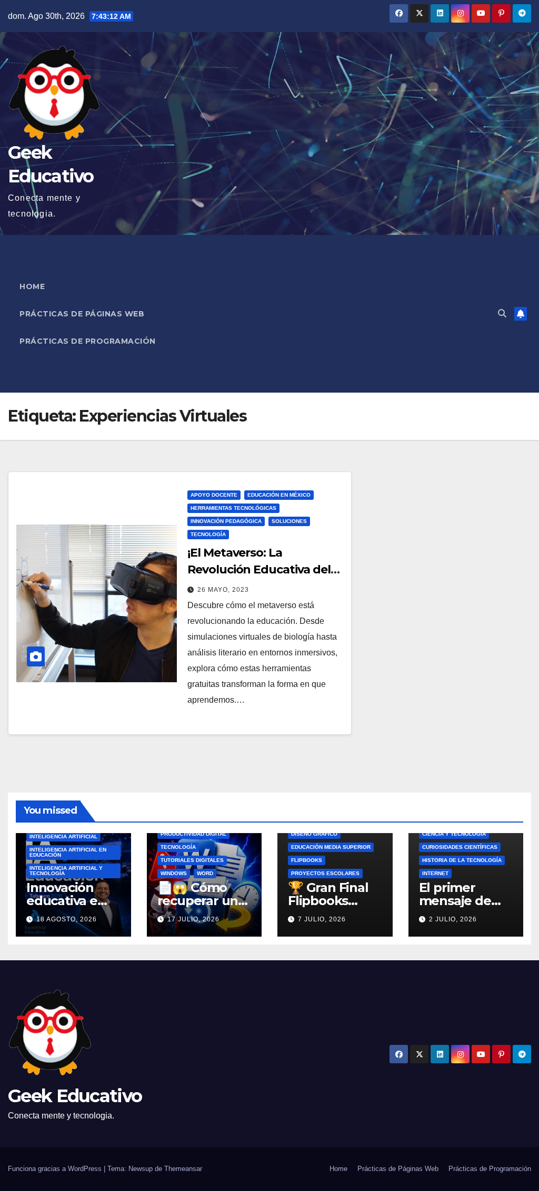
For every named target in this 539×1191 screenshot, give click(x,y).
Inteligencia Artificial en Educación (67, 852)
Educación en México (279, 495)
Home (32, 286)
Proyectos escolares (325, 873)
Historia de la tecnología (462, 860)
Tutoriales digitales (192, 860)
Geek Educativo (75, 1096)
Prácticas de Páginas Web (81, 314)
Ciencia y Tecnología (454, 834)
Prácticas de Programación (87, 341)
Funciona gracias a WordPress (56, 1169)
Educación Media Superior (331, 847)
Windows (174, 873)
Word (205, 873)
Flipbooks (306, 860)
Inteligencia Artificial (63, 836)
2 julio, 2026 (453, 919)
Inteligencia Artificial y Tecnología (66, 870)
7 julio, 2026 (322, 919)
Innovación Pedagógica (226, 521)
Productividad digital (193, 834)
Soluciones (289, 521)
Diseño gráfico (314, 834)
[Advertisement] (346, 313)
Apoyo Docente (214, 495)
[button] (502, 313)
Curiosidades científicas (459, 847)
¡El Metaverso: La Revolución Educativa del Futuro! (259, 569)
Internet (435, 873)
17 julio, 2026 (193, 919)
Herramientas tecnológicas (233, 508)
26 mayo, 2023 (223, 589)
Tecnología (208, 534)
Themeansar (183, 1169)
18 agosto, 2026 (66, 919)
